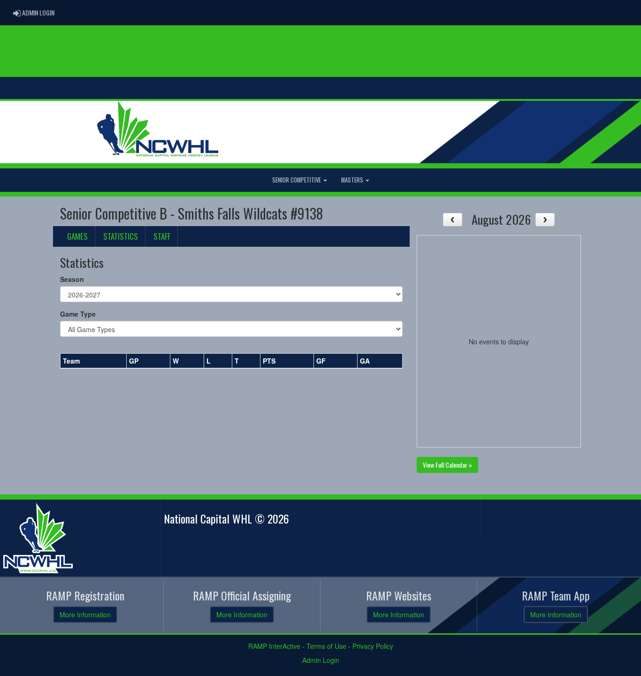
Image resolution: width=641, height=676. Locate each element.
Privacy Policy (372, 646)
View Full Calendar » (447, 465)
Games (77, 236)
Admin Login (320, 660)
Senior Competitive (297, 179)
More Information (85, 614)
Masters (353, 179)
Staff (161, 236)
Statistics (120, 236)
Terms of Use (326, 646)
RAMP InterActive (274, 646)
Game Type (78, 314)
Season (72, 279)
